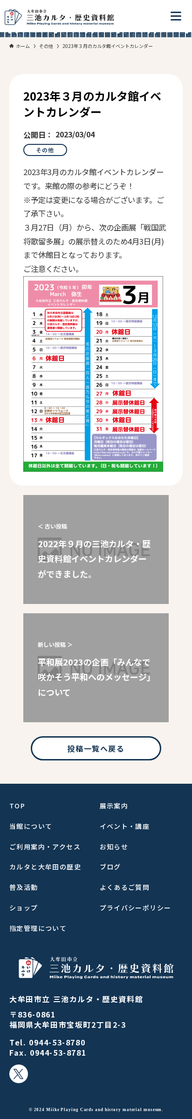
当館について (30, 826)
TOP (17, 805)
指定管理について (38, 928)
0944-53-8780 (57, 1042)
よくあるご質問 (125, 887)
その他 (45, 150)
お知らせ (114, 846)
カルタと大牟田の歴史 (45, 866)
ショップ (23, 907)
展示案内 (114, 805)
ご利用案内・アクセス (45, 846)
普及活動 (23, 887)
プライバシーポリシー (135, 907)
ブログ (110, 866)
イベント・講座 (125, 826)
